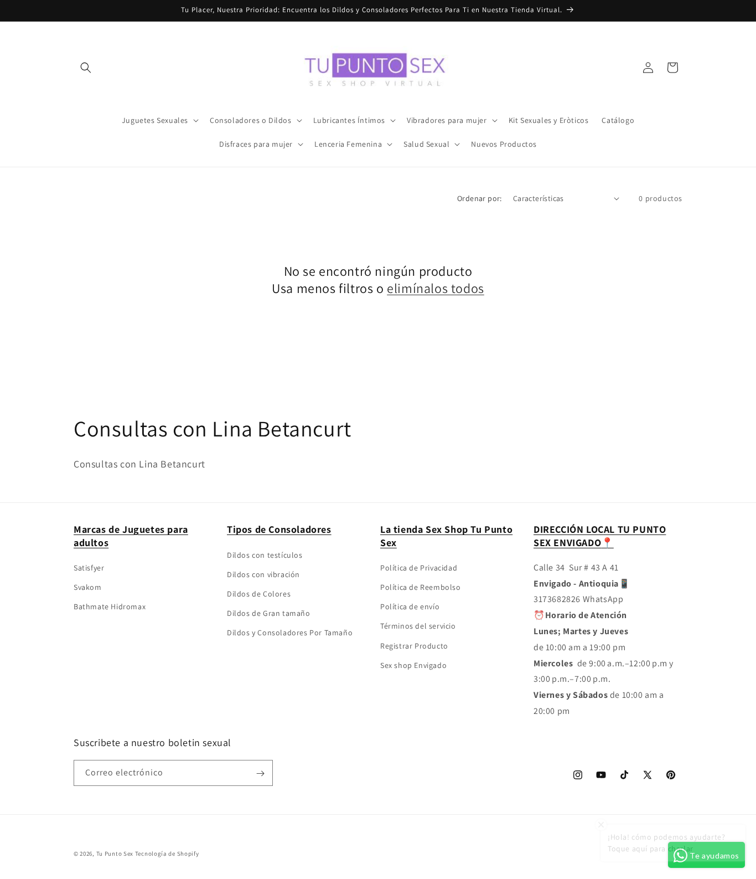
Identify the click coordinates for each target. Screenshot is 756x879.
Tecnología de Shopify (167, 853)
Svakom (88, 587)
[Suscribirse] (260, 773)
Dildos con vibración (263, 574)
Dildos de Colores (259, 594)
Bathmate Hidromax (110, 607)
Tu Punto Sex (114, 853)
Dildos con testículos (265, 555)
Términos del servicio (418, 626)
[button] (86, 67)
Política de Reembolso (420, 587)
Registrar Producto (414, 646)
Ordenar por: (479, 198)
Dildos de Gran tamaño (268, 613)
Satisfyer (89, 568)
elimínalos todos (435, 288)
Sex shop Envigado (413, 665)
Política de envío (409, 607)
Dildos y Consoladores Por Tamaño (290, 633)
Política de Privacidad (418, 568)
